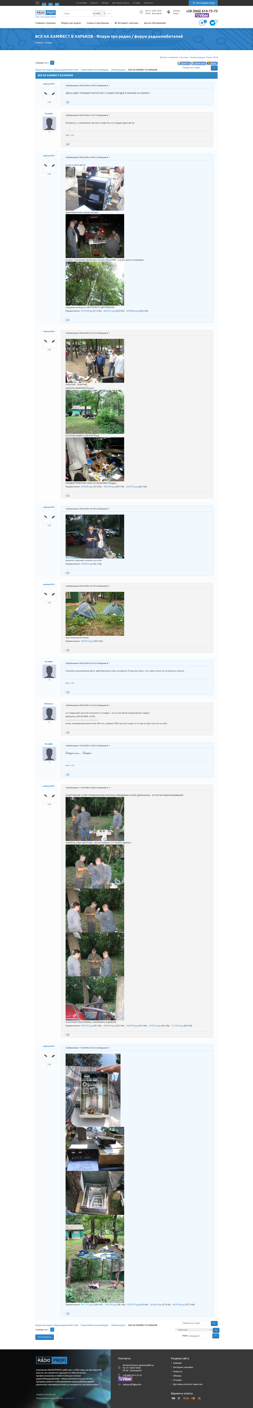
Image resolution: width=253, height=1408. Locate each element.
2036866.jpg (132, 311)
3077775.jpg (86, 1304)
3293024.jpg (86, 641)
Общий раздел (118, 70)
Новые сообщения (169, 57)
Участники (184, 57)
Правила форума (197, 57)
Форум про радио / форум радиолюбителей (56, 70)
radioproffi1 (48, 84)
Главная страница (45, 23)
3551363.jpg (109, 486)
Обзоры (105, 3)
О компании (81, 3)
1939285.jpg (86, 486)
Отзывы (136, 3)
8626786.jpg (178, 1304)
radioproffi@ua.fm (132, 1384)
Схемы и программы (98, 23)
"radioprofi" (69, 1398)
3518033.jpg (156, 1304)
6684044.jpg (109, 1025)
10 (109, 788)
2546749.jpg (132, 1025)
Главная (177, 1363)
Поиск (209, 57)
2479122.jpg (154, 1025)
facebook (37, 3)
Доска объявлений (155, 23)
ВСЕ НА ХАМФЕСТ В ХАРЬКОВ (142, 70)
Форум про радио (71, 23)
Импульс (48, 704)
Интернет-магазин (128, 23)
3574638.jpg (86, 311)
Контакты (148, 3)
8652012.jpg (109, 311)
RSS (215, 57)
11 (109, 1048)
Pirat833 (49, 114)
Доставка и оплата (120, 3)
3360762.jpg (86, 1025)
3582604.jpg (86, 564)
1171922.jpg (177, 1025)
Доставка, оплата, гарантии (187, 1384)
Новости (94, 3)
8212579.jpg (133, 1304)
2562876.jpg (132, 486)
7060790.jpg (110, 1304)
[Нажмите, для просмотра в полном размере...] (95, 168)
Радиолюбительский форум (94, 70)
